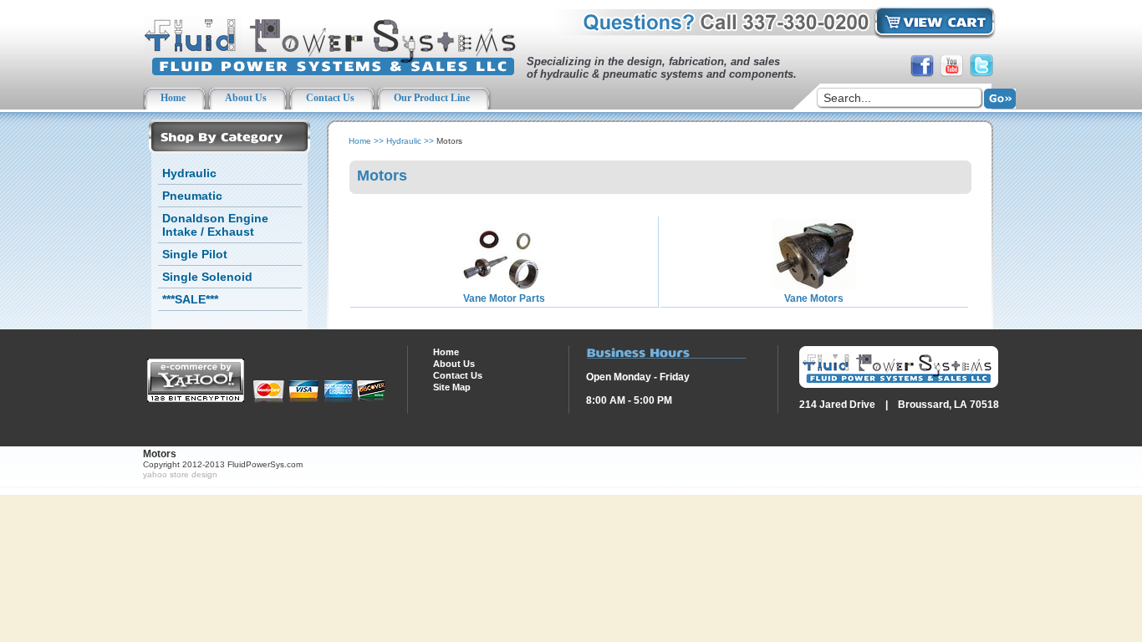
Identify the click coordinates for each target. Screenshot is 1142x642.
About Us (454, 364)
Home (360, 140)
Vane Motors (814, 298)
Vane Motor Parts (504, 298)
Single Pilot (194, 254)
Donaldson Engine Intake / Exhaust (215, 224)
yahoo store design (180, 474)
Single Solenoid (207, 276)
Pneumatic (192, 195)
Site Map (452, 387)
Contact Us (457, 375)
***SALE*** (190, 299)
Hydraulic (189, 173)
